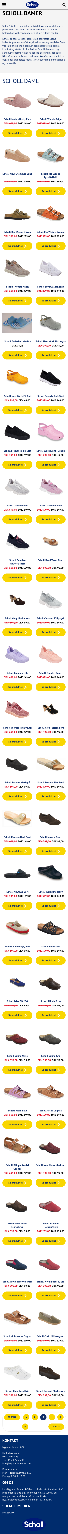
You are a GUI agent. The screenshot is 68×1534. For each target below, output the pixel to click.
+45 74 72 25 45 (15, 1459)
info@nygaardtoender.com (16, 1463)
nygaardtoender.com (13, 1499)
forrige (12, 1417)
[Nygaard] (34, 1524)
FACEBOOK (8, 1512)
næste (56, 1426)
